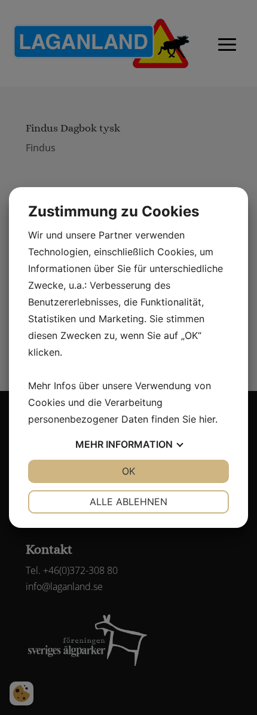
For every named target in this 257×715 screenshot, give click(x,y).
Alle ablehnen (128, 502)
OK (128, 471)
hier (207, 419)
